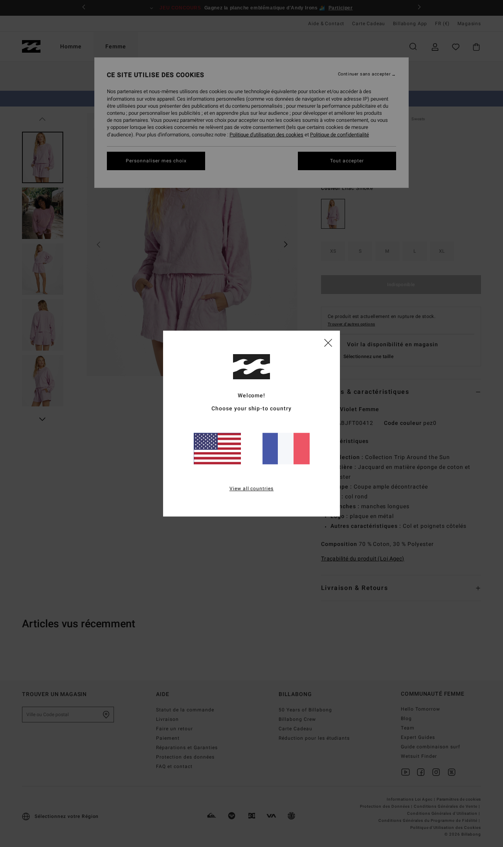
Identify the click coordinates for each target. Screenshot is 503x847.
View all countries (251, 488)
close (328, 342)
